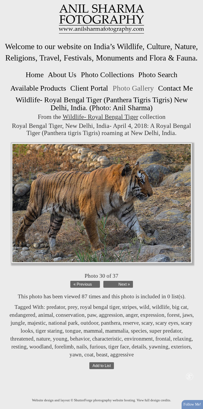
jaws (187, 315)
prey (72, 307)
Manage (196, 2)
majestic (36, 323)
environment (138, 339)
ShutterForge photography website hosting (104, 400)
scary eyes (166, 323)
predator (56, 307)
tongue (73, 331)
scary (147, 323)
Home (35, 75)
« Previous (82, 284)
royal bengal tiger (99, 307)
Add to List (102, 366)
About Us (62, 75)
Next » (124, 284)
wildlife (160, 307)
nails (81, 346)
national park (63, 323)
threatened (22, 339)
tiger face (118, 346)
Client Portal (89, 88)
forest (173, 315)
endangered (22, 315)
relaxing (182, 339)
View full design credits (153, 400)
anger (132, 315)
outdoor (89, 323)
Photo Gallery (133, 88)
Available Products (38, 88)
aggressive (122, 354)
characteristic (107, 339)
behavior (80, 339)
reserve (131, 323)
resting (19, 346)
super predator (165, 331)
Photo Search (157, 75)
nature (43, 339)
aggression (111, 315)
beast (102, 354)
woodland (40, 346)
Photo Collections (107, 75)
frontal (162, 339)
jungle (18, 323)
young (60, 339)
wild (144, 307)
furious (98, 346)
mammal (93, 331)
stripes (129, 307)
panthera (110, 323)
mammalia (116, 331)
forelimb (64, 346)
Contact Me (175, 88)
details (139, 346)
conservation (70, 315)
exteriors (181, 346)
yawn (76, 354)
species (139, 331)
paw (91, 315)
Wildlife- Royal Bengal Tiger (100, 116)
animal (45, 315)
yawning (158, 346)
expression (152, 315)
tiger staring (49, 331)
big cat (179, 307)
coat (89, 354)
